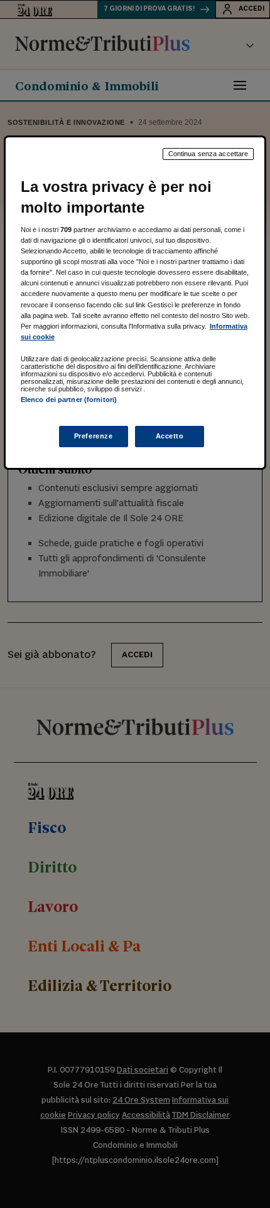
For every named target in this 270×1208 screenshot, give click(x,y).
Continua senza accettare (208, 153)
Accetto (170, 436)
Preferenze (93, 436)
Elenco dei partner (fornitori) (69, 399)
